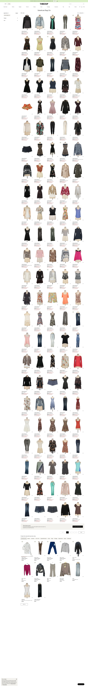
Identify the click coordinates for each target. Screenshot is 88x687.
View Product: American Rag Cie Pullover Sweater (65, 67)
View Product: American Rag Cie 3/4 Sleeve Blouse (65, 194)
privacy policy (5, 684)
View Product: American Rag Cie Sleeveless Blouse (40, 173)
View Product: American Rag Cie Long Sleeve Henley (65, 491)
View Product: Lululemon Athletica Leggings (52, 551)
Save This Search (78, 526)
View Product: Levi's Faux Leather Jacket (78, 551)
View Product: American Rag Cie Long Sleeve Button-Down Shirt (78, 152)
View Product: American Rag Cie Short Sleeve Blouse (78, 88)
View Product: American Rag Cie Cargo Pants (52, 236)
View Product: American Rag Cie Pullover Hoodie (27, 24)
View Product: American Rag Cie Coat (65, 109)
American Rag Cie (6, 15)
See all (24, 604)
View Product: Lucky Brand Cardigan (65, 572)
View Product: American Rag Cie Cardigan (65, 46)
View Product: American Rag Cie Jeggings (78, 448)
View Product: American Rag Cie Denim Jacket (40, 24)
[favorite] (32, 29)
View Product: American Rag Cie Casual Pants (78, 67)
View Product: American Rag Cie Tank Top (40, 46)
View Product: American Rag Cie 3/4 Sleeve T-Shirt (65, 236)
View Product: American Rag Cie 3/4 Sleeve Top (40, 257)
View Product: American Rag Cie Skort (27, 152)
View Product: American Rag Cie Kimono (40, 130)
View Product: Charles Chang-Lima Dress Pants (40, 592)
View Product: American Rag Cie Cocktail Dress (52, 24)
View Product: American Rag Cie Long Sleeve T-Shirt (40, 469)
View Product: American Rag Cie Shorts (27, 109)
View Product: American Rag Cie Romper (78, 24)
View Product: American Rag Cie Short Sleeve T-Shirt (65, 300)
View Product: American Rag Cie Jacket (40, 67)
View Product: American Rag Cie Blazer (78, 46)
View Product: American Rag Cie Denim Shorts (40, 512)
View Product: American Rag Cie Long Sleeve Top (27, 130)
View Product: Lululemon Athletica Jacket (27, 551)
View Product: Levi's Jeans (78, 572)
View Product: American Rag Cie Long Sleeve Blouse (65, 363)
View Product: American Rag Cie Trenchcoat (65, 173)
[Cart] (83, 6)
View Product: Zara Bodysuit (27, 572)
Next (81, 532)
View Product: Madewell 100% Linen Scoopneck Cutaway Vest (27, 592)
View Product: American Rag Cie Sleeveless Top (52, 215)
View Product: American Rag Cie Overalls (78, 342)
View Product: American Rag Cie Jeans (65, 24)
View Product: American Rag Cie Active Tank (78, 215)
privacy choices (13, 683)
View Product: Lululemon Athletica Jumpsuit (40, 551)
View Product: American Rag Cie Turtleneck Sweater (78, 236)
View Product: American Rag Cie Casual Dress (40, 109)
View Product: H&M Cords (52, 572)
